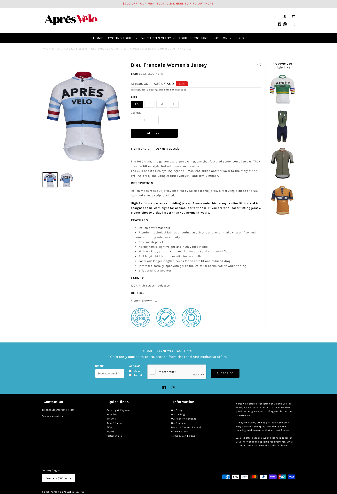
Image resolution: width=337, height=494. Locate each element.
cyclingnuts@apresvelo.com (58, 409)
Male (136, 371)
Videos (110, 431)
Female (138, 375)
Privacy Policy (179, 431)
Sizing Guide (113, 423)
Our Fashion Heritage (183, 418)
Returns (111, 418)
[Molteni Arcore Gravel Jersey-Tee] (282, 200)
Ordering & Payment (118, 410)
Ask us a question (169, 148)
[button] (293, 16)
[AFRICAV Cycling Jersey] (282, 89)
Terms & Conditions (183, 436)
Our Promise (178, 423)
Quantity (136, 112)
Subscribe (225, 373)
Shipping (152, 89)
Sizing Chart (140, 148)
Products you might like (282, 65)
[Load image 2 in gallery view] (66, 180)
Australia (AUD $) (56, 478)
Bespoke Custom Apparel (186, 427)
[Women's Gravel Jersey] (282, 163)
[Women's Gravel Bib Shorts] (282, 126)
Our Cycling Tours (181, 414)
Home (45, 49)
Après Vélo (57, 491)
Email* (99, 365)
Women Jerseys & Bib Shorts (69, 49)
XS (137, 104)
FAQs (109, 427)
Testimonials (114, 436)
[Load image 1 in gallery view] (50, 180)
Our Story (176, 410)
